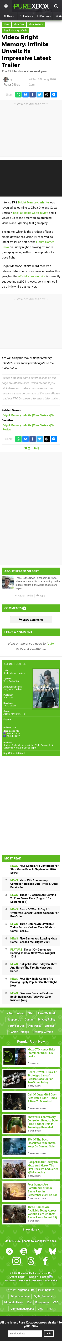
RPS (49, 1308)
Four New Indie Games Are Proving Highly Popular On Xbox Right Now (33, 982)
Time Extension (20, 1296)
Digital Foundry (42, 1296)
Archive (50, 1025)
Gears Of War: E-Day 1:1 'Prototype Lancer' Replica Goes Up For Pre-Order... (34, 913)
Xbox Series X (36, 24)
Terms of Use (16, 1025)
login (50, 643)
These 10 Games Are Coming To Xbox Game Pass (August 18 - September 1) (33, 898)
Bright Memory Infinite (15, 30)
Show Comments (32, 619)
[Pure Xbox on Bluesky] (52, 1252)
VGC (55, 1302)
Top (10, 1013)
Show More (30, 1229)
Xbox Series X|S (11, 681)
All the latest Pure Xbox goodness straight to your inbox (31, 1324)
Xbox (6, 24)
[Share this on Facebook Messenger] (54, 94)
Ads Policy (34, 1025)
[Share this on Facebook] (32, 94)
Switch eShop (15, 689)
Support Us (14, 1019)
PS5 (5, 689)
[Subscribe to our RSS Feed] (9, 1252)
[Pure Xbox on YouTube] (23, 1252)
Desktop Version (43, 1032)
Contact (29, 1019)
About (20, 1013)
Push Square (46, 1290)
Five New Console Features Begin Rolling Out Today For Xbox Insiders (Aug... (31, 997)
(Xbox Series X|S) (28, 415)
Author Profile (25, 595)
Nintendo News (13, 1302)
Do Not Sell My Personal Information (38, 1280)
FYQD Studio (9, 705)
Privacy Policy (46, 1019)
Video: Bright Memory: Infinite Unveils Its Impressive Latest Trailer (26, 51)
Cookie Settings (19, 1032)
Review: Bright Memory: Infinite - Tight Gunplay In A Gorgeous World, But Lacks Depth (28, 746)
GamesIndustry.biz (22, 1308)
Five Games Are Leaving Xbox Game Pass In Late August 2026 (33, 940)
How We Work (47, 1013)
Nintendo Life (26, 1290)
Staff (31, 1013)
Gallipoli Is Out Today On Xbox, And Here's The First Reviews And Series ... (33, 968)
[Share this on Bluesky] (25, 94)
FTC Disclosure (22, 398)
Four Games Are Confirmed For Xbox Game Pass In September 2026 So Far (34, 869)
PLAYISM (8, 697)
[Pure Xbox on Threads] (31, 1262)
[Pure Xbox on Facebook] (45, 1262)
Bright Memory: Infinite (33, 202)
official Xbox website (31, 276)
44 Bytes (43, 1276)
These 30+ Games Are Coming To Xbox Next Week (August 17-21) (32, 953)
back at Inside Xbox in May (30, 213)
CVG (40, 1308)
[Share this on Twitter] (40, 94)
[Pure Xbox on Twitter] (38, 1252)
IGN (29, 1302)
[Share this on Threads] (47, 94)
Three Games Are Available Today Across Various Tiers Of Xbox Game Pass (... (32, 927)
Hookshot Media (27, 1273)
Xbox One (19, 24)
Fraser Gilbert (11, 84)
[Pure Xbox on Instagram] (16, 1262)
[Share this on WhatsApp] (18, 94)
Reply (42, 595)
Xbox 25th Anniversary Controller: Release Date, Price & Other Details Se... (34, 884)
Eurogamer (42, 1302)
